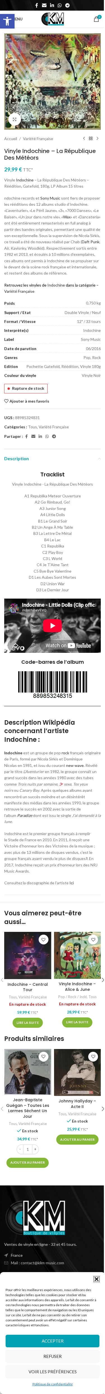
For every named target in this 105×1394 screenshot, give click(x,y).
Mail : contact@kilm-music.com (37, 1262)
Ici (71, 882)
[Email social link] (44, 5)
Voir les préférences (53, 1371)
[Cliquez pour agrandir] (14, 119)
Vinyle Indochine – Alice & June (77, 986)
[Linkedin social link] (52, 5)
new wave (75, 765)
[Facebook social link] (36, 5)
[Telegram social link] (68, 5)
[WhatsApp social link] (60, 5)
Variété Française (38, 138)
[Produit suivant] (97, 138)
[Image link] (35, 1217)
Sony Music (50, 198)
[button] (7, 21)
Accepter (53, 1340)
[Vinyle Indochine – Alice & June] (77, 955)
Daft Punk (90, 241)
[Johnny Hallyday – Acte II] (77, 1072)
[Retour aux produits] (90, 138)
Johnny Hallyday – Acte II (77, 1103)
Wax (67, 216)
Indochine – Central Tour (28, 987)
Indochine (25, 180)
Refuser (52, 1356)
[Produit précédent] (84, 138)
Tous (32, 426)
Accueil (10, 138)
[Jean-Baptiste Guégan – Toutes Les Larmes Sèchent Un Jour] (27, 1072)
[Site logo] (52, 18)
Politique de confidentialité (52, 1384)
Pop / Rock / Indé (72, 996)
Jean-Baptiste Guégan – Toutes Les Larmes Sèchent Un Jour (27, 1108)
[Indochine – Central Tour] (27, 955)
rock (65, 752)
